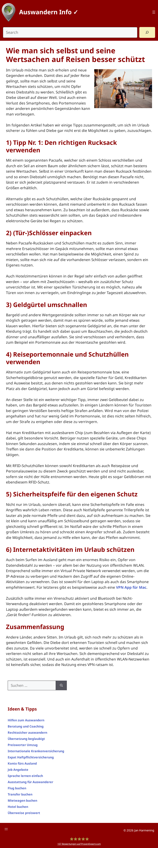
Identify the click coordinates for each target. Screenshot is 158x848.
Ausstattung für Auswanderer (30, 782)
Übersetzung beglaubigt (26, 739)
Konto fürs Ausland (22, 763)
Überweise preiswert (24, 813)
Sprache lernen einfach (25, 776)
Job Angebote (18, 769)
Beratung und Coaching (26, 726)
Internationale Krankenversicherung (36, 751)
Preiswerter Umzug (23, 745)
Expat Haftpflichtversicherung (31, 757)
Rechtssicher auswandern (27, 732)
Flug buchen (17, 788)
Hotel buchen (18, 807)
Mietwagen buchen (22, 800)
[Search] (147, 32)
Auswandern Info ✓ (48, 12)
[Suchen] (61, 685)
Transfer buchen (20, 794)
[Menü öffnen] (153, 12)
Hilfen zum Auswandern (26, 720)
